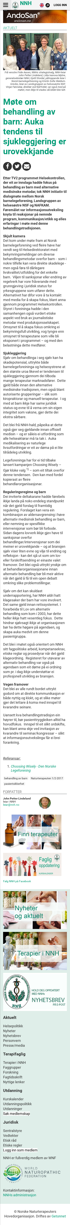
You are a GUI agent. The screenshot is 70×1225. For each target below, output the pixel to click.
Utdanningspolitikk (17, 1104)
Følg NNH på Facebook (17, 881)
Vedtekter (10, 1136)
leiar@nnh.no (11, 804)
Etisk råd (9, 1140)
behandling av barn (15, 778)
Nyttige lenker (14, 1082)
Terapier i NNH (14, 1062)
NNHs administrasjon (19, 1195)
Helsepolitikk (13, 1026)
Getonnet (59, 1216)
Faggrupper (12, 1067)
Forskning (10, 1072)
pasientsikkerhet (14, 783)
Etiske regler (12, 1145)
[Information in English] (42, 6)
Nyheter (9, 1031)
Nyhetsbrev (12, 1036)
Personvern (12, 1041)
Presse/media (14, 1045)
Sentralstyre (12, 1131)
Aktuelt (10, 28)
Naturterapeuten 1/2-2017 (47, 778)
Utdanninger (12, 1109)
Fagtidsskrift (12, 1077)
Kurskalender (13, 1099)
